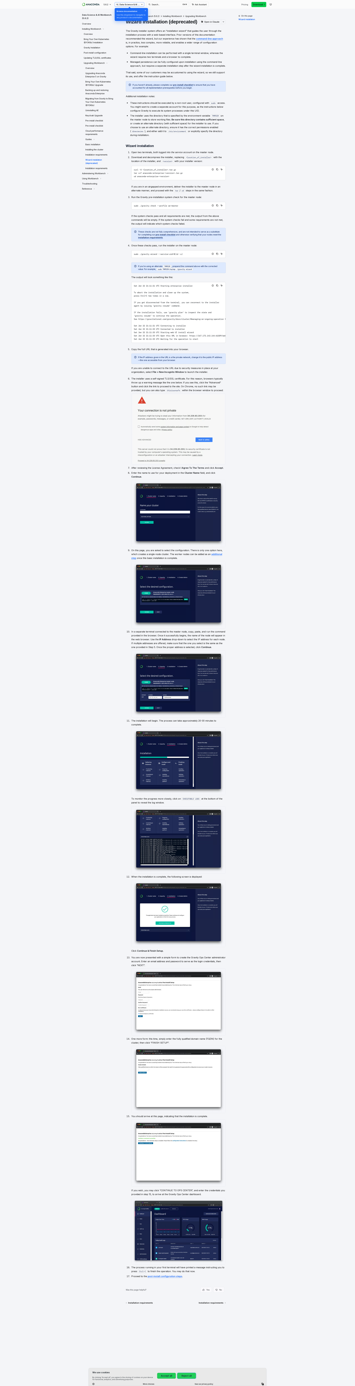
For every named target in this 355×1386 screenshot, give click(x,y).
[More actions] (223, 21)
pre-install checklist (183, 85)
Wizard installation (247, 19)
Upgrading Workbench (195, 16)
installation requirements (150, 237)
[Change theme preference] (270, 4)
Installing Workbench (172, 16)
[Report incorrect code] (213, 169)
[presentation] (178, 312)
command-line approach (209, 38)
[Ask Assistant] (221, 169)
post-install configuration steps (165, 1276)
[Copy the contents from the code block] (217, 169)
